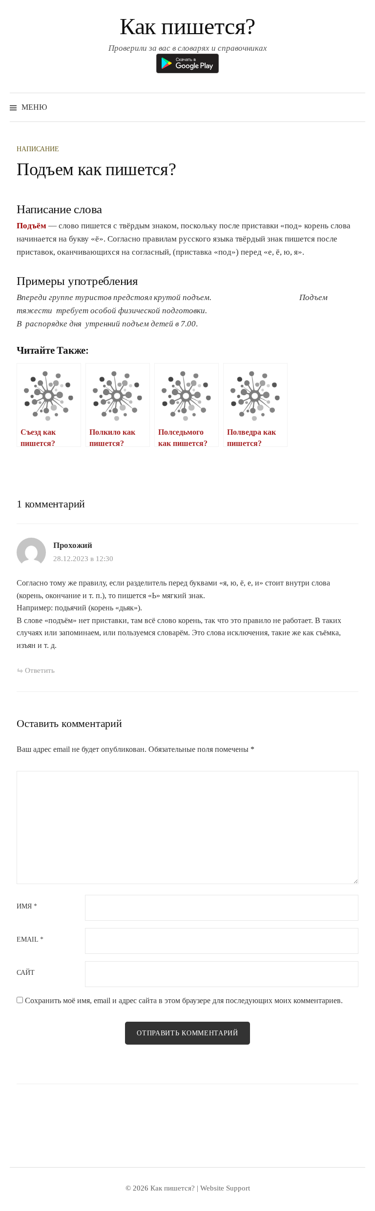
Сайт (26, 972)
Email (30, 939)
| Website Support (223, 1188)
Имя (27, 906)
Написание (38, 149)
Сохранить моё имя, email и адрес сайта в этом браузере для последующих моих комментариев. (184, 1000)
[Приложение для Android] (187, 62)
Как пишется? (187, 26)
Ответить (40, 670)
